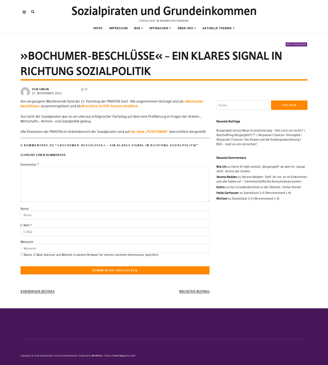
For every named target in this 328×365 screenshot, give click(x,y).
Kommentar (29, 164)
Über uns (185, 28)
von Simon (40, 89)
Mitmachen (159, 28)
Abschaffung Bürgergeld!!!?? (235, 135)
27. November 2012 (47, 93)
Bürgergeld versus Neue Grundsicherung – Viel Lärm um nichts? (259, 130)
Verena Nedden (226, 177)
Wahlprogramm (296, 44)
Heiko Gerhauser (227, 193)
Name (24, 209)
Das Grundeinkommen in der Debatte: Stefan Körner (265, 187)
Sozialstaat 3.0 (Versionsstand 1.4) (267, 193)
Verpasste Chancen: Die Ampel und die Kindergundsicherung (257, 139)
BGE (137, 28)
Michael (221, 198)
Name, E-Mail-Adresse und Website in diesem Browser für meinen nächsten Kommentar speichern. (91, 255)
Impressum (118, 28)
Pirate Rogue (119, 355)
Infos (98, 28)
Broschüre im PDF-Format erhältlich (110, 106)
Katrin (220, 187)
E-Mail (24, 225)
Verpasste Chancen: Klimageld (279, 135)
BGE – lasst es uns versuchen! (236, 144)
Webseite (26, 242)
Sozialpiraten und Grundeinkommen (164, 11)
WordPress (97, 355)
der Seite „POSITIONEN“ (149, 131)
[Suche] (32, 11)
